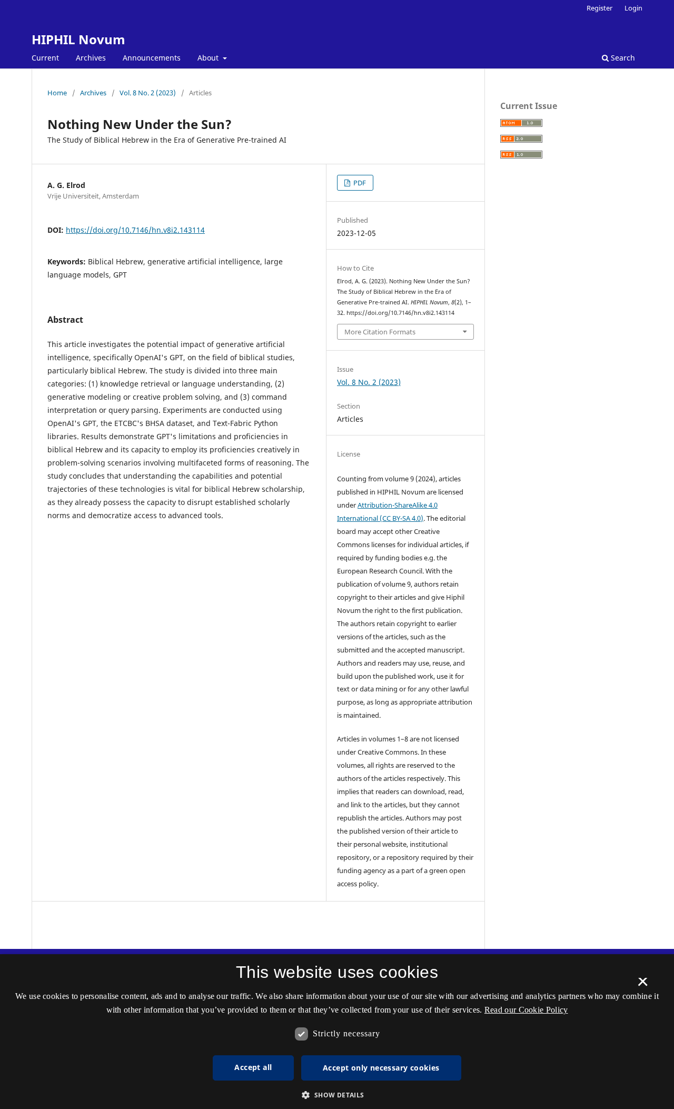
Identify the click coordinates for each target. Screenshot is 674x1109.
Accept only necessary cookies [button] (381, 1068)
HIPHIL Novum (78, 39)
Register (599, 8)
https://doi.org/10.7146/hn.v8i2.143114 (135, 230)
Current (45, 58)
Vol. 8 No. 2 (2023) (148, 92)
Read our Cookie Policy (526, 1009)
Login (633, 8)
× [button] (643, 985)
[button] (337, 1095)
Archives (91, 58)
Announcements (152, 58)
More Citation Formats (379, 331)
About (209, 58)
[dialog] (337, 1031)
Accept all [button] (253, 1067)
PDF (359, 182)
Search (622, 58)
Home (57, 92)
